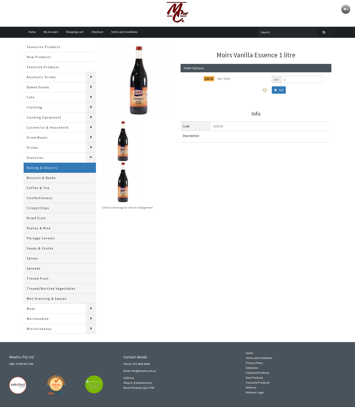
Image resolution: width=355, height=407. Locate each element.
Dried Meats (37, 137)
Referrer (251, 387)
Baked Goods (38, 87)
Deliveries (252, 368)
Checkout (97, 32)
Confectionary (39, 198)
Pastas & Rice (39, 228)
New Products (39, 57)
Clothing (35, 107)
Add (281, 90)
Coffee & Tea (38, 188)
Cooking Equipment (44, 117)
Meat (31, 309)
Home (32, 32)
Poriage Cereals (41, 238)
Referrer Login (255, 392)
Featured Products (43, 67)
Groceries (35, 158)
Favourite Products (44, 47)
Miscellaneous (39, 329)
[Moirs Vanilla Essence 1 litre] (138, 80)
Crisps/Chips (38, 208)
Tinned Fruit (38, 278)
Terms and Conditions (124, 32)
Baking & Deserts (42, 168)
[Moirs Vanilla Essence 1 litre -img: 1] (122, 141)
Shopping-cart (74, 32)
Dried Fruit (36, 218)
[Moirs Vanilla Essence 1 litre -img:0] (122, 182)
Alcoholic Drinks (41, 77)
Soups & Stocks (40, 248)
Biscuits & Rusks (41, 178)
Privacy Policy (254, 363)
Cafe (31, 97)
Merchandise (38, 319)
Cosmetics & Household (48, 127)
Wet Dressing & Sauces (47, 298)
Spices (32, 258)
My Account (51, 32)
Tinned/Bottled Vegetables (51, 288)
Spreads (34, 268)
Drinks (32, 147)
